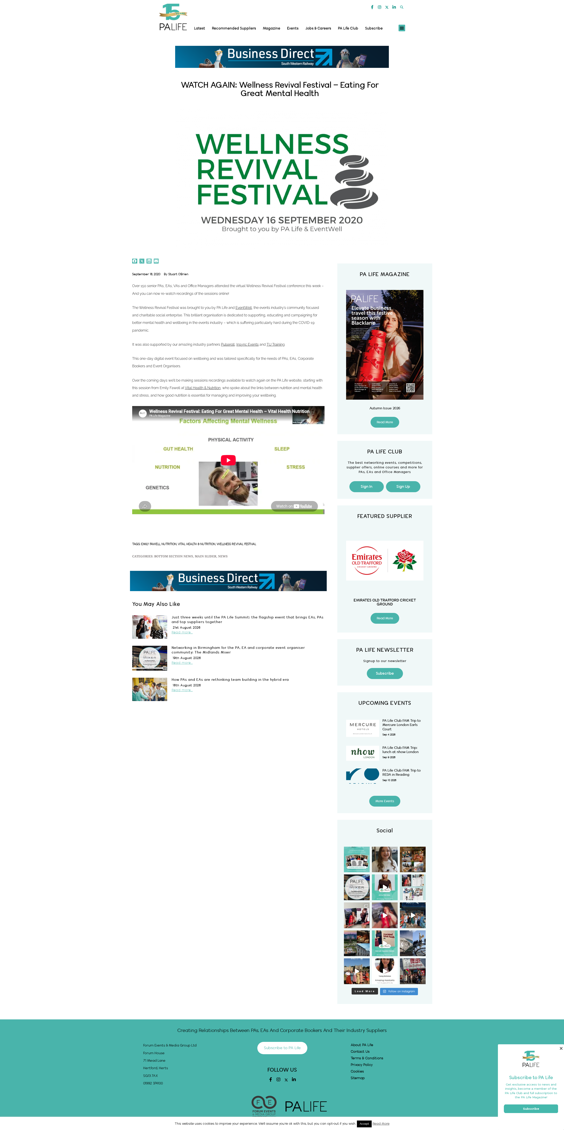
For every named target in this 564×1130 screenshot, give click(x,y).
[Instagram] (380, 7)
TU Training (276, 344)
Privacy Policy (362, 1065)
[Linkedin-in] (394, 7)
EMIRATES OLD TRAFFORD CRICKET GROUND (385, 602)
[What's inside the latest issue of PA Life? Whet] (413, 887)
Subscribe (374, 28)
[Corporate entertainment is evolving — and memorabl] (385, 859)
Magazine (271, 28)
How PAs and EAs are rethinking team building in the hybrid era (230, 680)
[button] (401, 7)
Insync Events (247, 344)
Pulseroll (228, 344)
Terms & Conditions (367, 1058)
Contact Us (360, 1052)
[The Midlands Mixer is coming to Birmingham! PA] (357, 887)
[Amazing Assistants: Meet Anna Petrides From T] (385, 887)
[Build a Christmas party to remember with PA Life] (413, 859)
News (223, 556)
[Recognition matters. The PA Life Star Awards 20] (357, 859)
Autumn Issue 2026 (384, 408)
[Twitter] (387, 7)
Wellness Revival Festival (236, 544)
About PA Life (362, 1045)
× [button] (561, 1048)
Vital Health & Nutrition (203, 388)
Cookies (357, 1071)
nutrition (168, 544)
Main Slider (205, 556)
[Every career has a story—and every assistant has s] (385, 971)
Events (293, 28)
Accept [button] (364, 1123)
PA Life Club (348, 28)
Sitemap (358, 1078)
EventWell (244, 308)
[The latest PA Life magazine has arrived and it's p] (385, 915)
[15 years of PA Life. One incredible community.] (357, 915)
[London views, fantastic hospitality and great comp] (413, 915)
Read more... (182, 632)
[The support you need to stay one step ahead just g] (413, 971)
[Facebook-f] (372, 7)
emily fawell (150, 544)
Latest (199, 28)
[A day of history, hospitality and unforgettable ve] (357, 971)
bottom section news (173, 556)
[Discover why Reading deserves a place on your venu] (357, 943)
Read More (381, 1124)
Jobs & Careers (318, 28)
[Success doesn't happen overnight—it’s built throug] (385, 943)
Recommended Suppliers (234, 28)
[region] (282, 57)
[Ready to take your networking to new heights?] (413, 943)
